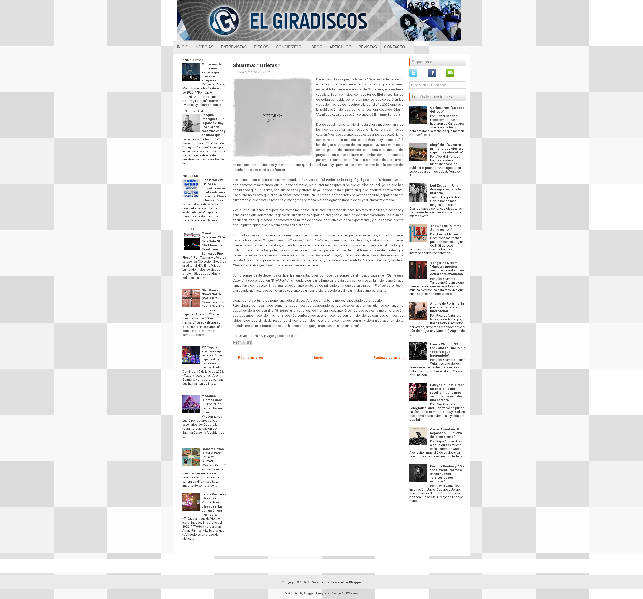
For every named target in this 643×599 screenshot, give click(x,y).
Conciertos (288, 47)
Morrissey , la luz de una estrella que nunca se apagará (211, 72)
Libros (315, 47)
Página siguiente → (388, 357)
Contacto (394, 47)
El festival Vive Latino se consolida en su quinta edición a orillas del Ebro (213, 188)
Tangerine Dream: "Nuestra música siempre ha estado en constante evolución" (447, 268)
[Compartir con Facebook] (249, 342)
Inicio (182, 47)
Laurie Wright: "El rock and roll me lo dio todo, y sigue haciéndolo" (447, 349)
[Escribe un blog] (239, 342)
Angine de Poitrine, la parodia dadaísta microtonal (447, 307)
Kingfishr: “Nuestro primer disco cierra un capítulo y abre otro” (448, 148)
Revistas (367, 47)
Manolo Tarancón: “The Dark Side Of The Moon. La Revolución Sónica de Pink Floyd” (203, 245)
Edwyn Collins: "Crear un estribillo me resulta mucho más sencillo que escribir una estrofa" (447, 392)
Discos (261, 47)
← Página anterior (248, 357)
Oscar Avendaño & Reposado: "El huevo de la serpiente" (446, 433)
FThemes (351, 593)
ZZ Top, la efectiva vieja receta (211, 351)
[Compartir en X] (244, 342)
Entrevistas (234, 47)
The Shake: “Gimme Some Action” (445, 228)
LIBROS (188, 229)
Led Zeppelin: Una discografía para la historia (445, 189)
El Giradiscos (318, 582)
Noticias (204, 47)
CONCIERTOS (193, 60)
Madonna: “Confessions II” (212, 400)
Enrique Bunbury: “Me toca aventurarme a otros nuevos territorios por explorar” (447, 473)
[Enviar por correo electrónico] (234, 342)
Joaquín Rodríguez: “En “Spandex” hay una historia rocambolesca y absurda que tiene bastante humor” (203, 127)
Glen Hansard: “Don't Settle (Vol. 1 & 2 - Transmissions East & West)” (213, 298)
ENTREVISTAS (194, 111)
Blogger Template (316, 593)
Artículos (340, 47)
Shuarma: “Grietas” (256, 65)
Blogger (355, 582)
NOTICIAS (190, 176)
